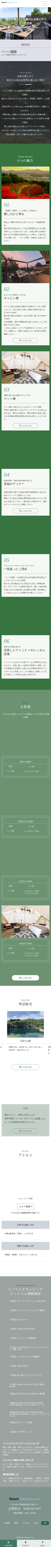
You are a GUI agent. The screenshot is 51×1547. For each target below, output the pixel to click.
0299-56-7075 (32, 1508)
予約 (45, 1523)
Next (50, 1023)
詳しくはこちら (25, 340)
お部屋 (6, 1523)
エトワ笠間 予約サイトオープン (14, 55)
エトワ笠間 (25, 1206)
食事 (16, 1523)
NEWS (25, 44)
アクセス (26, 1523)
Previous (1, 1023)
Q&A (36, 1523)
